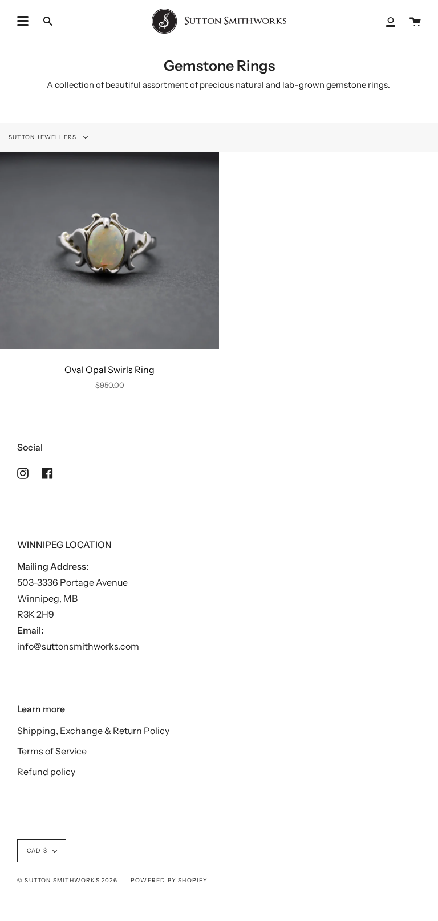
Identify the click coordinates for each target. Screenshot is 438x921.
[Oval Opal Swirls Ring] (109, 250)
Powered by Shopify (169, 880)
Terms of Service (52, 751)
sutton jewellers (43, 137)
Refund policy (46, 771)
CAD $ (37, 850)
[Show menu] (23, 21)
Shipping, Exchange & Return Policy (93, 730)
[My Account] (391, 21)
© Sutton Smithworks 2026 (67, 880)
